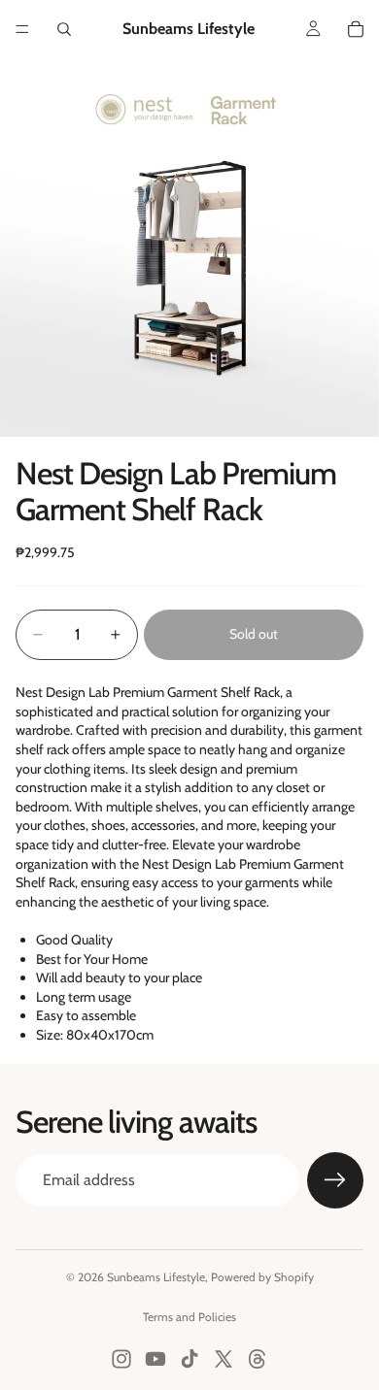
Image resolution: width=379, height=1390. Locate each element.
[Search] (64, 29)
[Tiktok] (189, 1359)
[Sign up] (335, 1180)
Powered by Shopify (262, 1277)
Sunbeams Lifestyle (156, 1277)
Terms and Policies (189, 1316)
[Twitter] (223, 1359)
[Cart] (355, 29)
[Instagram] (121, 1359)
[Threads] (257, 1359)
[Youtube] (155, 1359)
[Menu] (22, 29)
